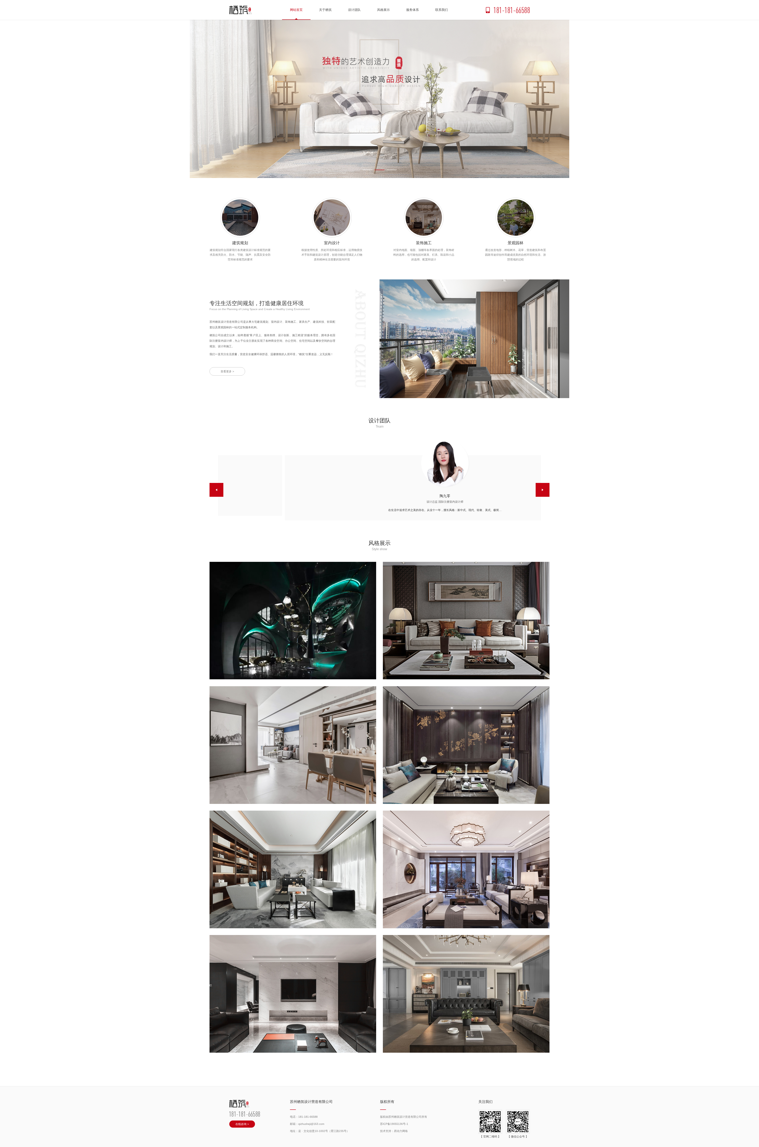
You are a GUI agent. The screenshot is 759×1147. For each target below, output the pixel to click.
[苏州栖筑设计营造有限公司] (240, 10)
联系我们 (441, 9)
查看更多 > (227, 371)
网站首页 (296, 9)
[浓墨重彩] (466, 745)
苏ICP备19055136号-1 (394, 1123)
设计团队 (354, 9)
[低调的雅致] (466, 620)
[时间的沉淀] (466, 994)
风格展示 (383, 9)
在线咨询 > (242, 1124)
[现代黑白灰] (293, 994)
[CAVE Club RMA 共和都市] (293, 620)
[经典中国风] (466, 869)
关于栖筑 (325, 9)
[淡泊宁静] (293, 745)
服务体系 (412, 9)
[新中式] (293, 869)
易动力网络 (401, 1131)
